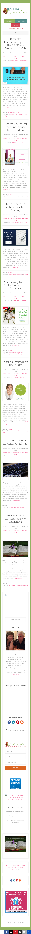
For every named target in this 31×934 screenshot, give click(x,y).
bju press (11, 114)
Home (8, 865)
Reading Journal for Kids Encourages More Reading (15, 127)
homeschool (16, 114)
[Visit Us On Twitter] (13, 723)
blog (9, 507)
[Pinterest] (15, 932)
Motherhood (10, 505)
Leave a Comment (23, 60)
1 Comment (23, 142)
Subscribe (15, 869)
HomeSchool (16, 112)
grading (14, 274)
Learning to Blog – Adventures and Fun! (15, 442)
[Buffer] (20, 932)
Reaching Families (15, 11)
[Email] (24, 932)
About (15, 654)
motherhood (5, 354)
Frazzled (10, 429)
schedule (25, 114)
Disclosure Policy (17, 867)
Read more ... (16, 674)
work (3, 432)
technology (4, 116)
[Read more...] (10, 107)
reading (20, 196)
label (15, 431)
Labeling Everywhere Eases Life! (15, 363)
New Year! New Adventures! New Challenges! (15, 518)
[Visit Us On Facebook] (9, 723)
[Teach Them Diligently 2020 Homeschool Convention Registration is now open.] (15, 799)
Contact (17, 865)
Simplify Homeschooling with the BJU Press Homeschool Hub (15, 43)
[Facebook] (6, 932)
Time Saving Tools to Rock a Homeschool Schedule (15, 285)
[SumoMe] (29, 932)
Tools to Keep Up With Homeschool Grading (15, 207)
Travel (23, 585)
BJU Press (10, 112)
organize (21, 114)
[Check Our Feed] (22, 723)
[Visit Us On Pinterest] (18, 723)
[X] (11, 932)
